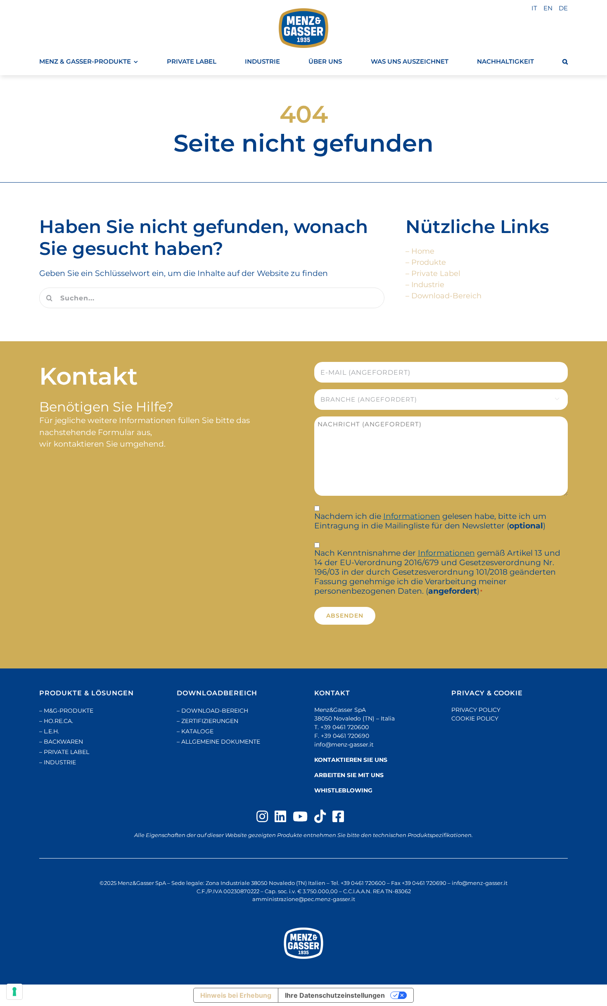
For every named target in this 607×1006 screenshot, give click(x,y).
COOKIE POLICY (474, 718)
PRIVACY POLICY (475, 709)
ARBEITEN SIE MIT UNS (349, 775)
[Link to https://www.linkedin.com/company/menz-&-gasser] (280, 816)
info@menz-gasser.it (344, 744)
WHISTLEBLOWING (343, 790)
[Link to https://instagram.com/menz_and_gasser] (262, 816)
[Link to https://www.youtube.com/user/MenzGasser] (300, 816)
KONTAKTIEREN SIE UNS (350, 759)
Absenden (344, 615)
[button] (565, 61)
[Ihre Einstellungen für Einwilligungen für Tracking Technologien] (14, 991)
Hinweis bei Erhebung (235, 995)
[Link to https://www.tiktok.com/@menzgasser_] (320, 816)
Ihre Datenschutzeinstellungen (335, 995)
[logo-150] (303, 28)
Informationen (411, 516)
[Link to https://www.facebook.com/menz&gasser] (338, 816)
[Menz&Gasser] (303, 943)
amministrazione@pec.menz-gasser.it (303, 899)
